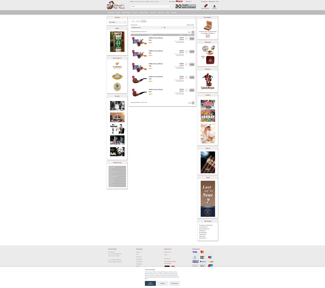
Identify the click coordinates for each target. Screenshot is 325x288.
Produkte (150, 34)
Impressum (138, 252)
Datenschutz (138, 256)
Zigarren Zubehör (143, 12)
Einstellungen (174, 283)
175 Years (143, 21)
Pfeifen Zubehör (126, 12)
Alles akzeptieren (150, 283)
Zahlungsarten (212, 1)
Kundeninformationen (204, 228)
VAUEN (138, 21)
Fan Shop (173, 12)
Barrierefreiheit (202, 238)
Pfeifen (118, 12)
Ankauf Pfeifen (202, 234)
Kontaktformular (203, 232)
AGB (217, 1)
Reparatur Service (167, 252)
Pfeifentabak (111, 12)
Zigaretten (153, 12)
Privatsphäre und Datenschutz (206, 225)
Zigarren (135, 12)
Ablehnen (162, 283)
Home (133, 21)
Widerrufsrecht (139, 259)
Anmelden (214, 8)
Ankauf (165, 254)
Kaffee (167, 12)
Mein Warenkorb (205, 8)
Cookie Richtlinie (203, 227)
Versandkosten (204, 1)
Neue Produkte (207, 17)
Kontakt (137, 266)
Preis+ (181, 34)
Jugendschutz (202, 236)
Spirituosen (161, 12)
